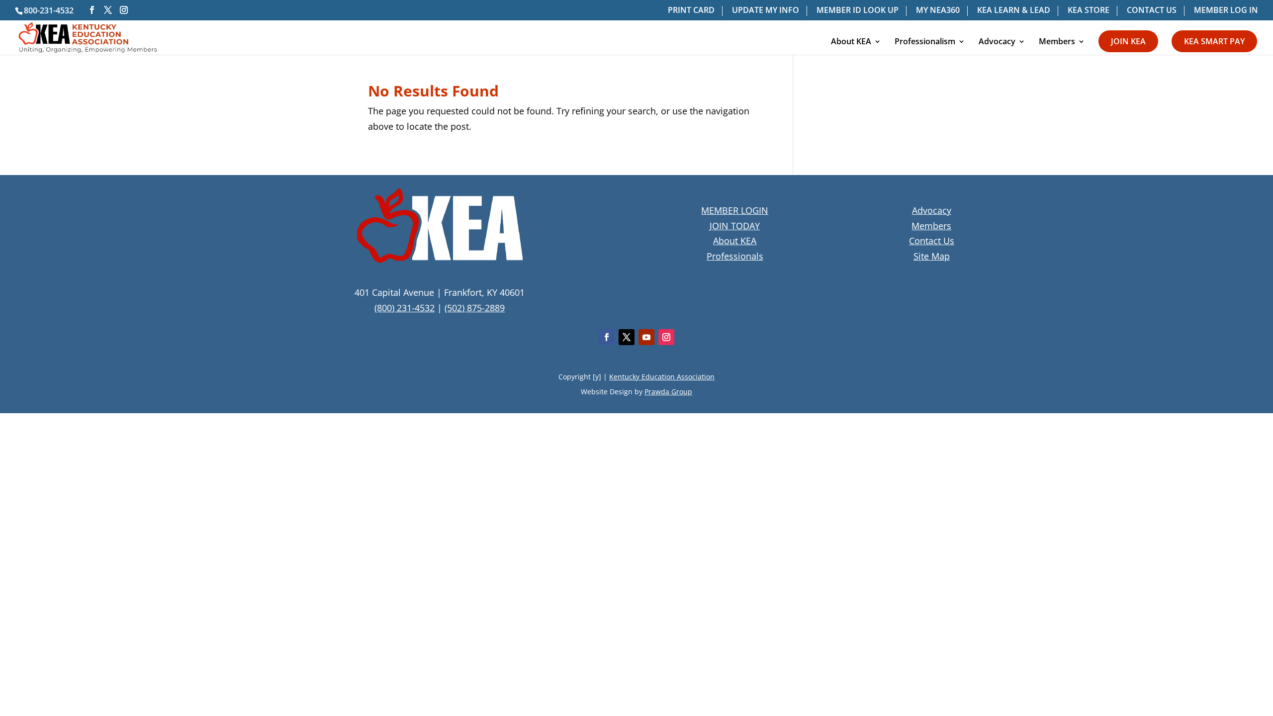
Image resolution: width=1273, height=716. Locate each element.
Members (1057, 42)
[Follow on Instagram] (666, 337)
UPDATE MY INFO (765, 10)
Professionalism (925, 42)
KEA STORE (1088, 10)
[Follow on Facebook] (607, 337)
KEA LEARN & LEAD (1013, 10)
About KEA (851, 42)
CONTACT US (1152, 10)
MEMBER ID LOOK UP (858, 10)
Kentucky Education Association (662, 376)
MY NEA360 (938, 10)
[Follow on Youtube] (646, 337)
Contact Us (931, 241)
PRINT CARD (691, 10)
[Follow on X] (627, 337)
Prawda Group (668, 391)
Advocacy (997, 42)
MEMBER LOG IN (1226, 10)
